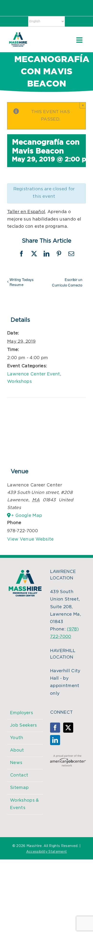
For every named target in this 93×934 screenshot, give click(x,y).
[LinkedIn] (55, 740)
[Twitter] (68, 728)
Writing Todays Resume (22, 282)
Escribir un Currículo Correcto (67, 282)
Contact (19, 775)
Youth (16, 738)
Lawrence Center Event (33, 374)
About (17, 750)
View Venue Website (30, 539)
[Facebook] (55, 728)
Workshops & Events (24, 804)
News (16, 763)
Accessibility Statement (46, 851)
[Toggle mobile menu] (79, 40)
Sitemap (19, 788)
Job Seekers (23, 725)
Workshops (19, 381)
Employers (21, 713)
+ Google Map (26, 516)
